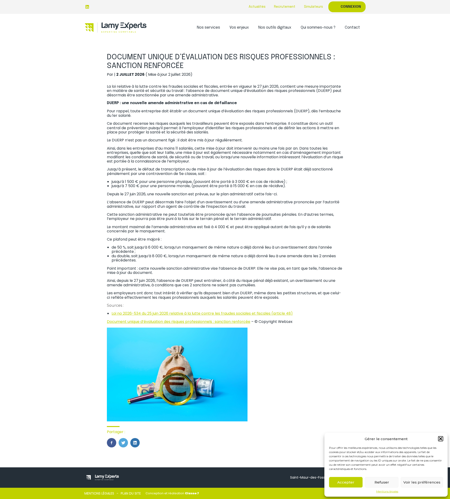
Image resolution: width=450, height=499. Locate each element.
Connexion (351, 6)
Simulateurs (313, 6)
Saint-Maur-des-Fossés (309, 477)
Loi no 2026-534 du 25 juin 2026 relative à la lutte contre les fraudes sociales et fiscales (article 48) (202, 313)
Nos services (208, 28)
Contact (352, 28)
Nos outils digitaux (274, 28)
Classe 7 (192, 493)
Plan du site (131, 493)
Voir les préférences (421, 482)
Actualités (257, 6)
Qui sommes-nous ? (318, 28)
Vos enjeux (239, 28)
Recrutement (284, 6)
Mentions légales (387, 491)
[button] (440, 438)
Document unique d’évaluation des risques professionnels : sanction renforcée (178, 321)
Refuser (382, 482)
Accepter (345, 482)
